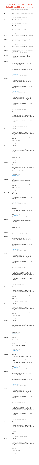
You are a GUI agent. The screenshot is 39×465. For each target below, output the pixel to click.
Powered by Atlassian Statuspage (29, 460)
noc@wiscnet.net (15, 74)
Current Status (7, 460)
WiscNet (25, 10)
